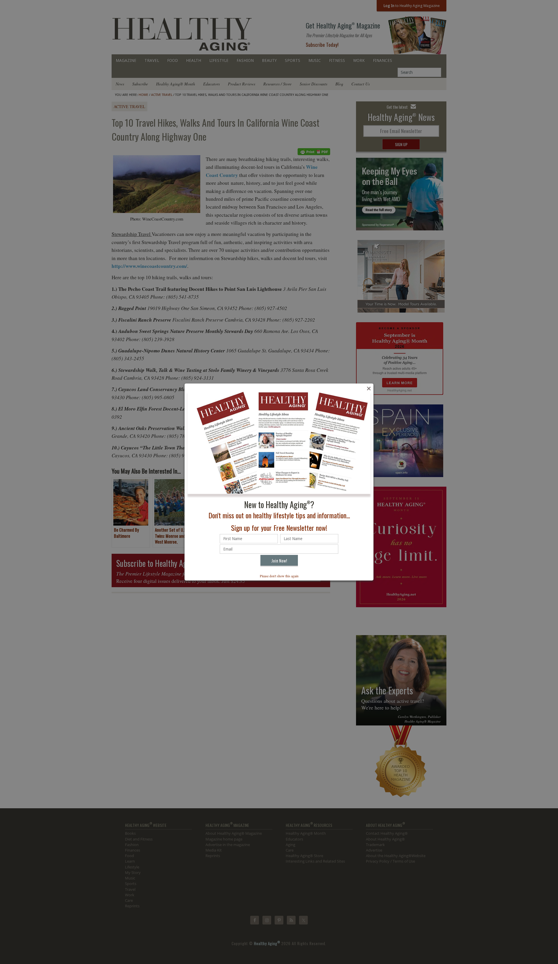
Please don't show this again (279, 576)
